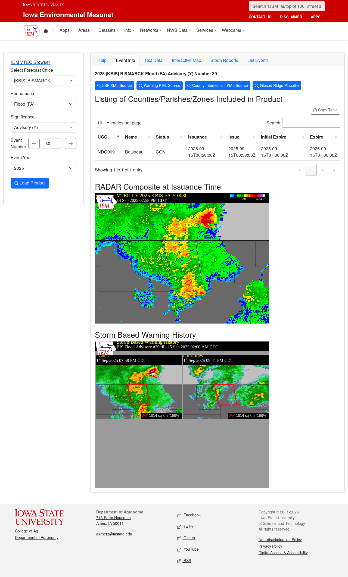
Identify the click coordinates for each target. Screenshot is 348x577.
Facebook (191, 515)
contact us (260, 16)
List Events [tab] (258, 60)
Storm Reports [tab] (224, 60)
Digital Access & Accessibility (283, 552)
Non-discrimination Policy (280, 539)
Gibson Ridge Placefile (279, 85)
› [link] (322, 170)
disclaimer (291, 16)
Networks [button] (149, 30)
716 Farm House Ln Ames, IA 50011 (113, 520)
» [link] (334, 170)
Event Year (21, 157)
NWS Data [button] (177, 30)
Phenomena (22, 93)
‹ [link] (299, 170)
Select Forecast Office (32, 70)
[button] (49, 31)
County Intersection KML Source (219, 85)
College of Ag (26, 531)
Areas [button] (84, 30)
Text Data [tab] (153, 60)
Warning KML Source (161, 85)
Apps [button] (65, 30)
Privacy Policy (270, 546)
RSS (186, 560)
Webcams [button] (231, 30)
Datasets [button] (107, 30)
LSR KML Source (116, 85)
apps (316, 16)
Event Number (18, 143)
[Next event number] (70, 143)
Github (188, 537)
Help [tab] (102, 60)
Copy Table (327, 109)
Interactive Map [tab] (186, 60)
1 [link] (311, 170)
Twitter (188, 526)
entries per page (126, 123)
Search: (273, 123)
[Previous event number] (34, 143)
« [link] (287, 170)
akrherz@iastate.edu (114, 534)
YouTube (190, 549)
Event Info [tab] (125, 60)
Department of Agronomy (36, 537)
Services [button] (204, 30)
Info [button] (127, 30)
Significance (23, 117)
